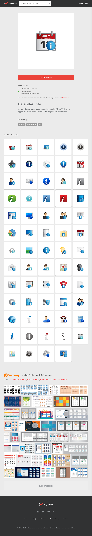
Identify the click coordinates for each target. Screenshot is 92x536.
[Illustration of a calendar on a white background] (9, 472)
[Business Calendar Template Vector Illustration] (63, 472)
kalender (22, 380)
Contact (65, 519)
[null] (12, 390)
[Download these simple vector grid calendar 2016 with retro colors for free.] (61, 401)
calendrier (44, 380)
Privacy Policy (54, 519)
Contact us (65, 98)
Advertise (43, 519)
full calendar (33, 380)
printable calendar (59, 380)
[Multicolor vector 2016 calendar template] (12, 414)
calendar (13, 380)
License (26, 519)
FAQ (34, 519)
